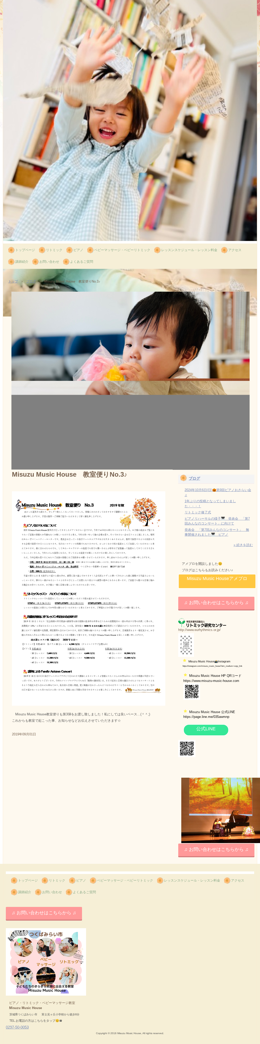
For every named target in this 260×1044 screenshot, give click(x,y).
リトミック (54, 250)
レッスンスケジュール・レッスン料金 (189, 250)
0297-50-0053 (17, 1027)
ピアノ (78, 250)
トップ (13, 281)
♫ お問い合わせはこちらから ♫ (216, 602)
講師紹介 (21, 262)
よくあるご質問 (81, 262)
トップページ (25, 250)
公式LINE (206, 728)
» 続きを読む (243, 545)
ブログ (31, 281)
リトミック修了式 (198, 512)
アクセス (234, 250)
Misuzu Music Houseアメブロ (217, 578)
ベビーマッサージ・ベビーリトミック (122, 250)
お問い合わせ (49, 262)
